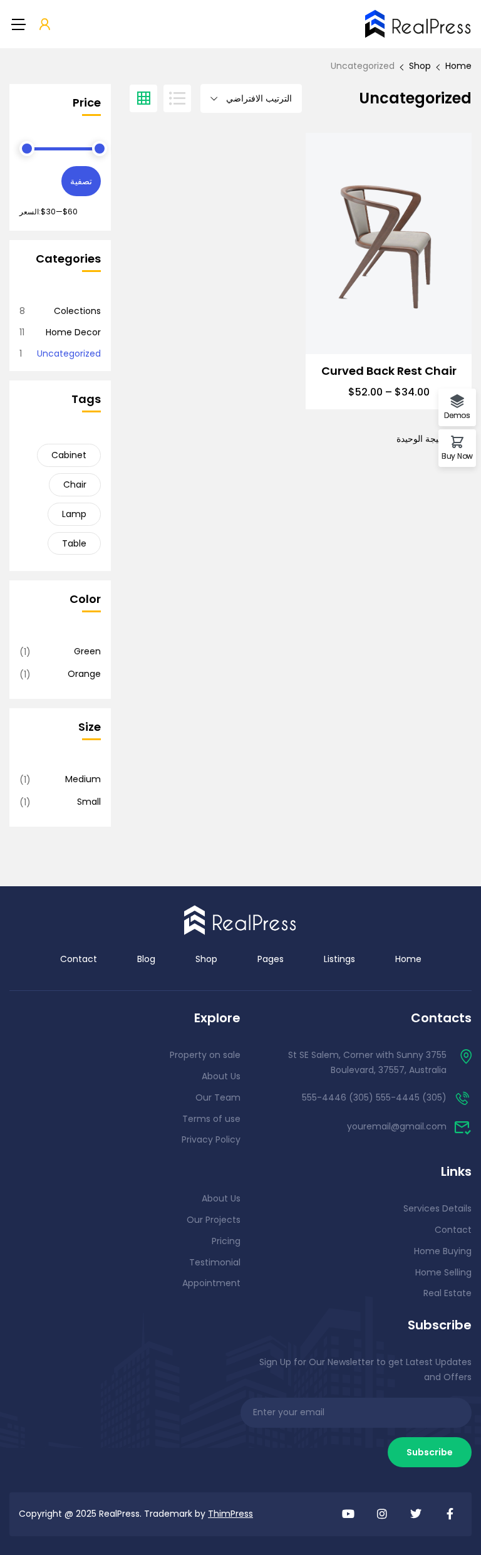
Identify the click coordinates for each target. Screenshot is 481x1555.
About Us (221, 1076)
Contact (78, 959)
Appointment (211, 1283)
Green (87, 651)
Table (74, 543)
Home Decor (73, 332)
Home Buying (443, 1251)
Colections (77, 311)
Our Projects (213, 1219)
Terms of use (211, 1119)
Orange (84, 674)
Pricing (226, 1241)
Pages (270, 959)
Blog (146, 959)
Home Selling (443, 1272)
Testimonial (214, 1262)
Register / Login (44, 25)
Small (89, 801)
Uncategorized (69, 353)
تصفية (81, 181)
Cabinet (68, 455)
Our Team (217, 1097)
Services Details (437, 1208)
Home (458, 65)
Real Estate (447, 1293)
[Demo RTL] (240, 919)
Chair (74, 484)
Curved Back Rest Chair (389, 371)
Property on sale (205, 1055)
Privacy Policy (211, 1139)
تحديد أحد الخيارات (389, 323)
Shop (420, 65)
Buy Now (457, 455)
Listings (339, 959)
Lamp (74, 514)
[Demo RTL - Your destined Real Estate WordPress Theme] (418, 23)
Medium (83, 779)
